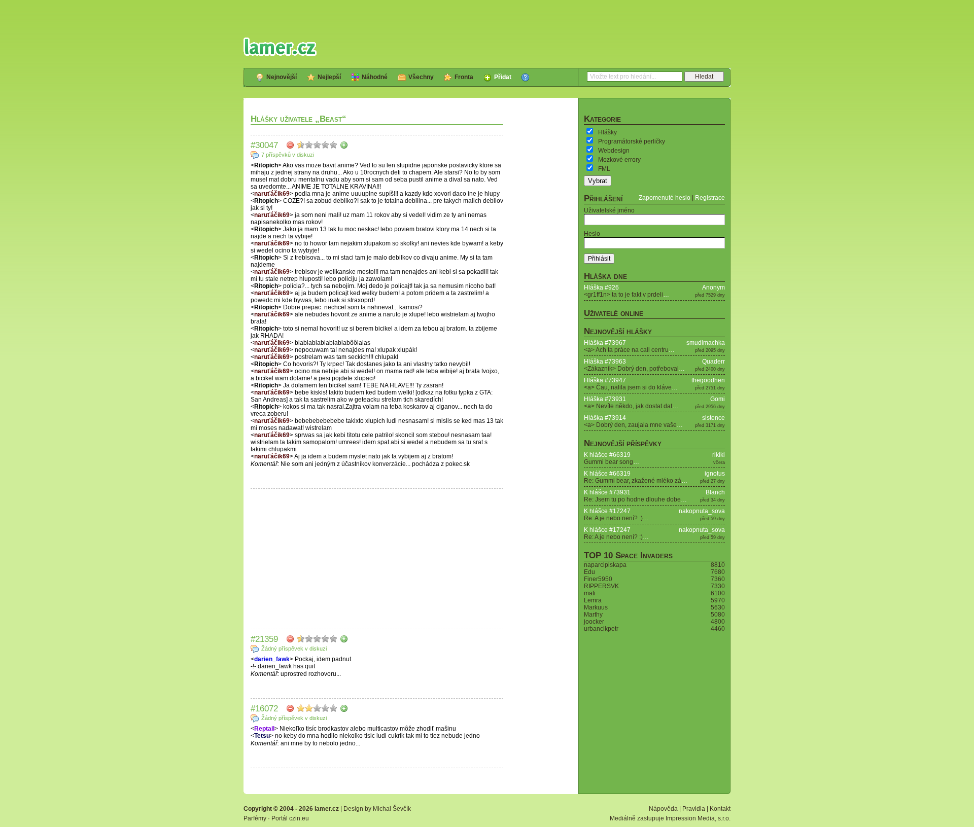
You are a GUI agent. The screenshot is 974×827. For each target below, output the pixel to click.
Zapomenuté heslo (664, 197)
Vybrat (597, 181)
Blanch (715, 492)
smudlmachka (705, 342)
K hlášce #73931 (607, 492)
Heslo (592, 233)
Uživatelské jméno (609, 210)
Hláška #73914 (605, 417)
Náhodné (375, 77)
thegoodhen (708, 380)
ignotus (715, 473)
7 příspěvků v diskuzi (287, 155)
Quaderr (713, 361)
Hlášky (607, 132)
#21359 (264, 639)
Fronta (464, 77)
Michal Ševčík (392, 808)
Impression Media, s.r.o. (698, 818)
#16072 (264, 708)
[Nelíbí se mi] (290, 145)
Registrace (710, 197)
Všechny (421, 77)
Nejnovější (281, 77)
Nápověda (663, 808)
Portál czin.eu (290, 818)
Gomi (717, 399)
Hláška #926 (601, 287)
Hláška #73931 (605, 399)
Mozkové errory (619, 159)
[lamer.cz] (280, 47)
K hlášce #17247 (607, 511)
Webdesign (614, 150)
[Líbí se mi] (344, 145)
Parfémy (255, 818)
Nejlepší (329, 77)
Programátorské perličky (631, 141)
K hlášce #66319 (607, 454)
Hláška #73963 (605, 361)
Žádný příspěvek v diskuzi (294, 648)
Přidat (502, 77)
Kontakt (720, 808)
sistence (713, 417)
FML (604, 168)
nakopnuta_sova (702, 511)
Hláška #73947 (605, 380)
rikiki (718, 454)
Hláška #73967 (605, 342)
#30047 (264, 145)
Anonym (713, 287)
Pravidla (693, 808)
